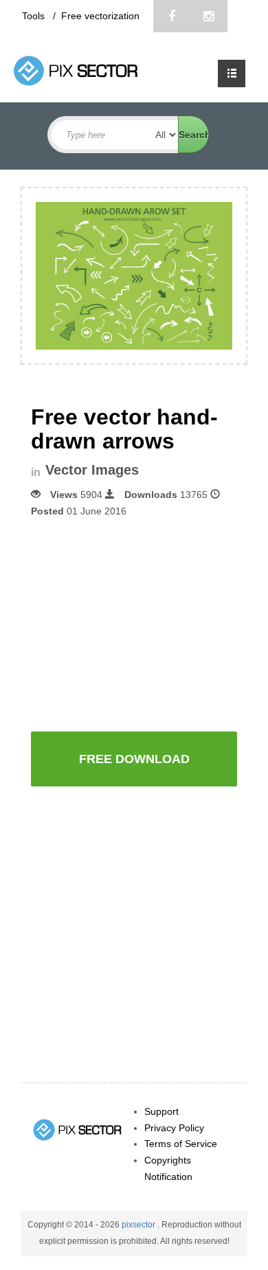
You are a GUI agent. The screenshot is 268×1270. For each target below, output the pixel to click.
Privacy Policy (174, 1127)
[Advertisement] (146, 623)
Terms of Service (180, 1143)
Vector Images (92, 470)
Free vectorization (100, 15)
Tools (34, 15)
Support (161, 1111)
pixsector (139, 1224)
